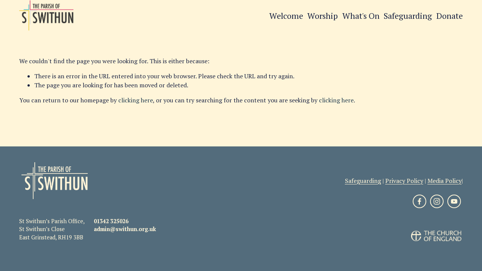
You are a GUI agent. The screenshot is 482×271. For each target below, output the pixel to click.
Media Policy (444, 181)
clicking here (135, 100)
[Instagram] (437, 201)
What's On (361, 15)
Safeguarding (408, 15)
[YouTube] (454, 201)
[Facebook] (419, 201)
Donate (449, 15)
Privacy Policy (404, 181)
